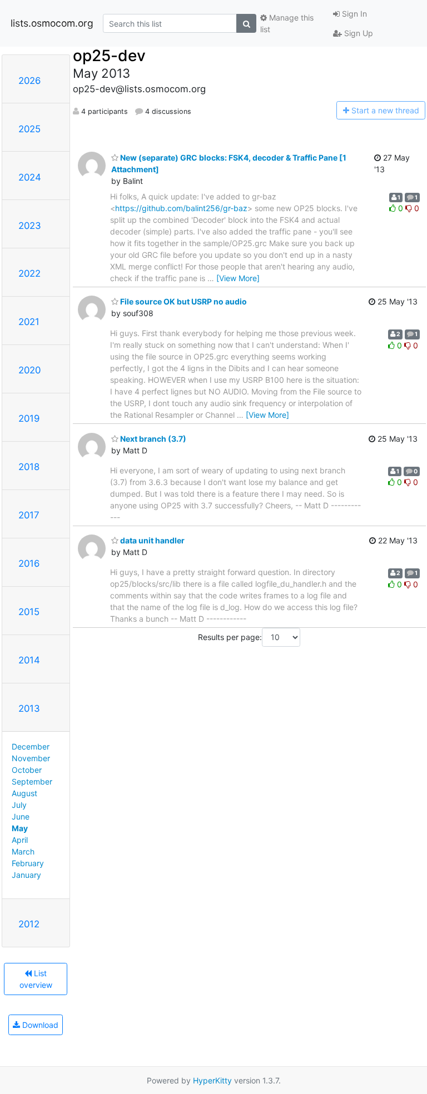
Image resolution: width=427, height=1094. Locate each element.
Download (39, 1025)
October (27, 770)
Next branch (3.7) (152, 438)
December (30, 746)
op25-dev (109, 55)
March (23, 851)
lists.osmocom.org (52, 23)
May (20, 828)
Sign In (353, 13)
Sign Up (357, 33)
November (31, 758)
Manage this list (287, 23)
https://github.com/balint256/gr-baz (181, 208)
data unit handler (151, 540)
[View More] (238, 278)
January (26, 875)
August (24, 793)
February (28, 863)
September (32, 781)
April (20, 840)
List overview (35, 979)
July (19, 805)
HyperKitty (212, 1080)
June (20, 816)
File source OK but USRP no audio (182, 301)
